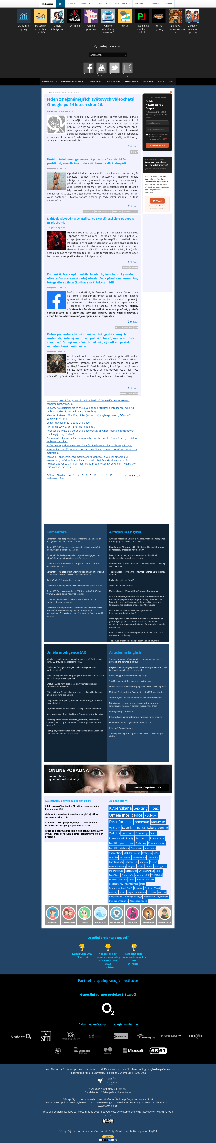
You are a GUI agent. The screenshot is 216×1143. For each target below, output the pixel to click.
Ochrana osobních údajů (120, 888)
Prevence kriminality (121, 838)
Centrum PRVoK (152, 888)
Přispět (159, 201)
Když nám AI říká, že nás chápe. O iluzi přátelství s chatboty (73, 708)
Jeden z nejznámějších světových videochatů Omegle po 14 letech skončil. (90, 101)
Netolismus (131, 870)
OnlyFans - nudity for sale (121, 585)
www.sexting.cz (104, 1102)
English (131, 866)
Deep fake (117, 212)
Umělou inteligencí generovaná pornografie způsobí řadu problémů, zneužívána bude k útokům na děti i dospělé (88, 161)
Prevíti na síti (116, 861)
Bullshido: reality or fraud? (121, 580)
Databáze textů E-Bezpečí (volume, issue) (108, 1092)
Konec (62, 478)
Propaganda (160, 866)
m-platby (134, 267)
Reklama (138, 888)
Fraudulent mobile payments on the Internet (130, 722)
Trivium (123, 879)
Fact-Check (114, 875)
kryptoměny (133, 393)
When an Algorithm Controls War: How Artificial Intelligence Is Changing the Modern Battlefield (137, 540)
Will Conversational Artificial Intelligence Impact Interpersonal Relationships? (131, 612)
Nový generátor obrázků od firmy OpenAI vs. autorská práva (74, 714)
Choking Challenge (133, 896)
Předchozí (61, 475)
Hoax (154, 808)
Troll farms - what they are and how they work (131, 681)
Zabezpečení (131, 861)
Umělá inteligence (130, 212)
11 (100, 475)
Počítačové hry (116, 883)
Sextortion (141, 838)
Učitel (140, 866)
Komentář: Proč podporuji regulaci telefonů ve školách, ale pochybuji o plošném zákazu (71, 824)
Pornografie (89, 212)
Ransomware (139, 857)
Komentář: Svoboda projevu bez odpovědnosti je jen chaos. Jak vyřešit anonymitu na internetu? (74, 556)
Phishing (141, 843)
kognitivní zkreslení (136, 892)
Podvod (126, 267)
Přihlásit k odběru (157, 145)
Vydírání (114, 833)
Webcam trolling (117, 866)
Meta (136, 327)
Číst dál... (133, 146)
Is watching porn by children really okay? (128, 675)
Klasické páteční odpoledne (59, 580)
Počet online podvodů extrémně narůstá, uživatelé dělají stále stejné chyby (89, 445)
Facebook (119, 327)
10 (95, 475)
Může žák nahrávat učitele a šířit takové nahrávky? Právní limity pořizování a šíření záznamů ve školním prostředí (74, 833)
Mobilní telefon (132, 852)
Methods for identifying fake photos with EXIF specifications (137, 692)
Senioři (153, 862)
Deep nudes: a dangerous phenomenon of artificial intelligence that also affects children (133, 556)
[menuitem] (47, 4)
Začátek (50, 475)
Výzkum (114, 827)
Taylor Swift (149, 896)
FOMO (122, 892)
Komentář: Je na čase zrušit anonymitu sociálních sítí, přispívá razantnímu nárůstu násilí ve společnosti (75, 573)
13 (111, 475)
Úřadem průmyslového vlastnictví (133, 1099)
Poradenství (157, 838)
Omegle (134, 152)
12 (105, 475)
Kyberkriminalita (133, 828)
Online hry (153, 857)
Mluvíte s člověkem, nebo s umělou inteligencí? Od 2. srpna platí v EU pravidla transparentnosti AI (74, 660)
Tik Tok (148, 866)
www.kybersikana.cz (81, 1102)
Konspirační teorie (138, 901)
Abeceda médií (142, 875)
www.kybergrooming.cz (129, 1102)
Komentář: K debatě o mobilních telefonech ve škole (70, 585)
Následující (51, 478)
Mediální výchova (119, 848)
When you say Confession (121, 711)
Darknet (162, 892)
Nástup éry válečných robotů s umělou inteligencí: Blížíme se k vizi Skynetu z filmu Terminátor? (74, 732)
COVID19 (152, 892)
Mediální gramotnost (121, 843)
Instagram (125, 857)
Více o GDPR (162, 139)
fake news (150, 848)
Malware (144, 862)
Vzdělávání (157, 875)
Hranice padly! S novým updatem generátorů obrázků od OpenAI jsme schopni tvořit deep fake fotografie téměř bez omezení (74, 722)
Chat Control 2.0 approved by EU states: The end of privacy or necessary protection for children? (136, 548)
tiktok (131, 879)
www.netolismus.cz (156, 1102)
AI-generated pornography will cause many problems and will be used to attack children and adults (138, 668)
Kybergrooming (157, 828)
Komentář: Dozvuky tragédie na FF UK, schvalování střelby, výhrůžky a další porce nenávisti (73, 592)
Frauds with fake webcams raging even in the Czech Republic (137, 686)
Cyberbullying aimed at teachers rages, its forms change (135, 717)
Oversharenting (146, 870)
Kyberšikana (120, 808)
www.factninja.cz (107, 1106)
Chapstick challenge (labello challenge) (68, 422)
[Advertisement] (157, 254)
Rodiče (159, 870)
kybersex (147, 852)
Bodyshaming (115, 896)
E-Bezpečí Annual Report (120, 728)
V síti (153, 833)
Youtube (113, 857)
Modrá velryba (116, 870)
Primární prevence (145, 879)
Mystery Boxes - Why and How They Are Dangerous (133, 591)
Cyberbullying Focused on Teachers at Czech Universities (135, 697)
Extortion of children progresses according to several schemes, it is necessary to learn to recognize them (134, 704)
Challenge (142, 833)
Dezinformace (120, 821)
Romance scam (156, 843)
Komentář (128, 327)
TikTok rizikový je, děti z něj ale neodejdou (70, 426)
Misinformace (131, 883)
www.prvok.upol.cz (57, 1102)
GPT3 (156, 852)
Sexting (141, 808)
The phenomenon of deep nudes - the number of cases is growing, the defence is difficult (136, 660)
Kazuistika (158, 822)
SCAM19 (113, 879)
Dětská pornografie (103, 212)
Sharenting (115, 852)
